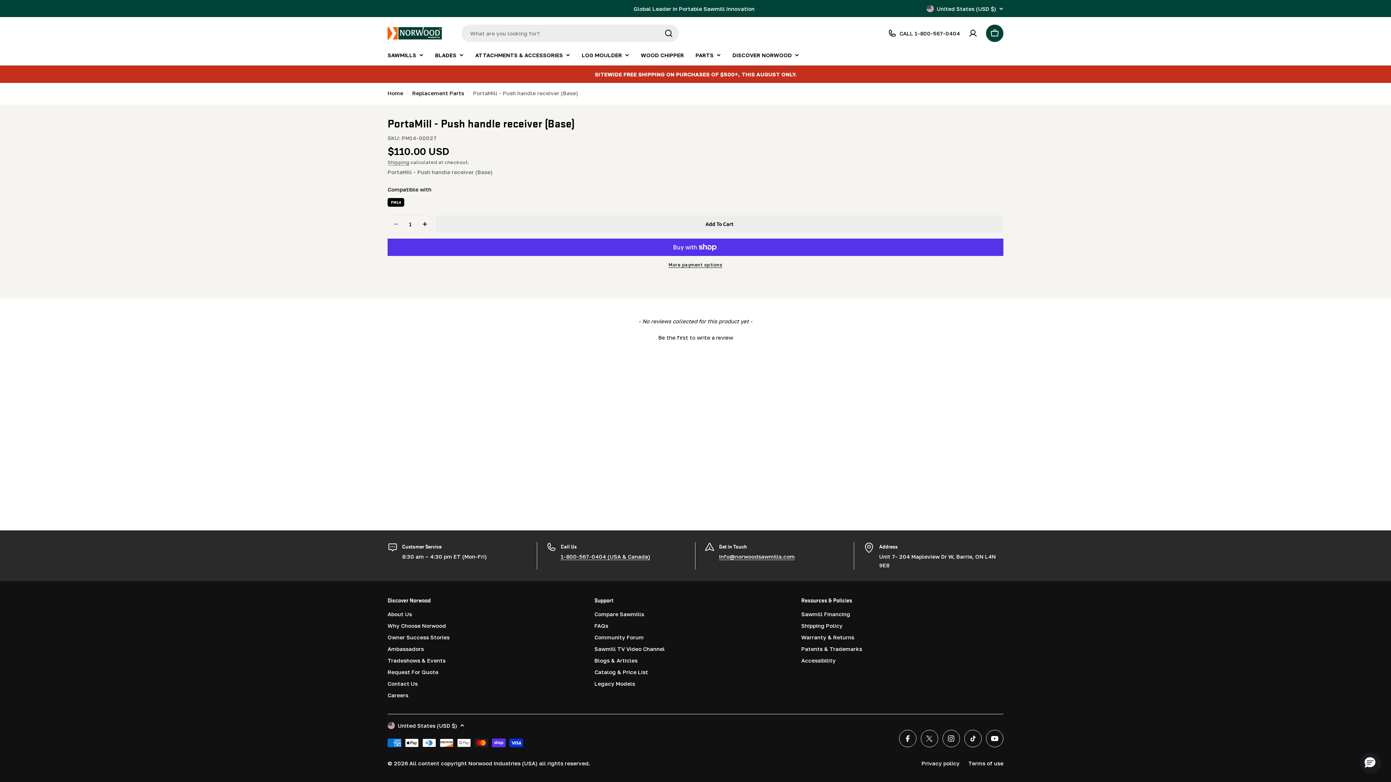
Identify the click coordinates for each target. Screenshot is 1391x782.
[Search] (668, 33)
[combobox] (570, 33)
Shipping (398, 162)
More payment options (695, 265)
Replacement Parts (438, 93)
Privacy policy (941, 763)
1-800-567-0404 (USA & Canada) (605, 556)
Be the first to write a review (695, 337)
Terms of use (985, 763)
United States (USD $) (966, 8)
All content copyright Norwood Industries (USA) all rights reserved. (499, 763)
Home (395, 93)
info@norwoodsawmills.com (757, 556)
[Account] (973, 33)
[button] (695, 336)
